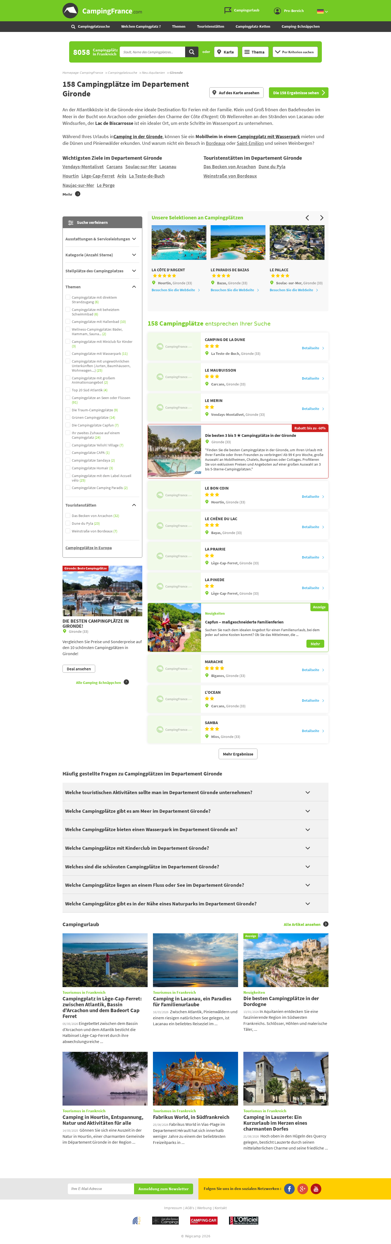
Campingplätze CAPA (91, 452)
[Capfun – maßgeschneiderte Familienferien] (174, 627)
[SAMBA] (174, 729)
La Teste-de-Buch (147, 176)
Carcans (114, 166)
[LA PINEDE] (174, 586)
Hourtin (71, 176)
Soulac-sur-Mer (141, 166)
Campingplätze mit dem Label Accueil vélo (101, 478)
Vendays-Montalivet (83, 166)
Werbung (204, 1208)
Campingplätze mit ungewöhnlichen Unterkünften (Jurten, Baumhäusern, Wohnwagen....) (101, 365)
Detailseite (310, 348)
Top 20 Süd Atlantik (89, 390)
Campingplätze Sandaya (93, 460)
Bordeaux (215, 143)
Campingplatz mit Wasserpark (269, 136)
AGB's (189, 1208)
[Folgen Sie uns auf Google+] (302, 1189)
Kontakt (221, 1208)
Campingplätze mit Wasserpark (100, 353)
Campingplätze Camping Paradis (100, 488)
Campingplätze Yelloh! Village (97, 445)
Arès (121, 176)
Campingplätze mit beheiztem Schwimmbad (95, 312)
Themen (178, 26)
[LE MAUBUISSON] (174, 377)
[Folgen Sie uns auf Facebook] (289, 1189)
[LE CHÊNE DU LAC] (174, 525)
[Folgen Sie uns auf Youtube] (316, 1189)
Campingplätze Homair (92, 468)
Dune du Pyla (272, 166)
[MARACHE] (174, 668)
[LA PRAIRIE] (174, 556)
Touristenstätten (210, 26)
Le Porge (106, 185)
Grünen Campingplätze (93, 417)
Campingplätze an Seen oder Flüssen (101, 400)
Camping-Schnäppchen (301, 26)
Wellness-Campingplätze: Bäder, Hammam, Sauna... (97, 331)
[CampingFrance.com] (195, 11)
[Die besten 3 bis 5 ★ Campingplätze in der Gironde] (174, 451)
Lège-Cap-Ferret (98, 176)
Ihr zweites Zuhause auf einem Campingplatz (96, 435)
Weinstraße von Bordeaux (230, 176)
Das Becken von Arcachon (229, 166)
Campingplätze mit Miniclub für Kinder (102, 343)
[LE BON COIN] (174, 495)
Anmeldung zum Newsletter (164, 1189)
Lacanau (167, 166)
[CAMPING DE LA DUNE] (174, 346)
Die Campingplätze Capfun (95, 425)
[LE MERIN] (174, 407)
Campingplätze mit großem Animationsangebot (93, 380)
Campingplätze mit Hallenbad (99, 321)
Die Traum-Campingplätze (95, 410)
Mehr (315, 643)
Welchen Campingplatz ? (141, 26)
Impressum (173, 1208)
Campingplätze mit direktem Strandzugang (94, 299)
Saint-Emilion (250, 143)
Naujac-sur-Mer (78, 185)
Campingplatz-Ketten (253, 26)
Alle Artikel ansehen (302, 924)
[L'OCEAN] (174, 699)
